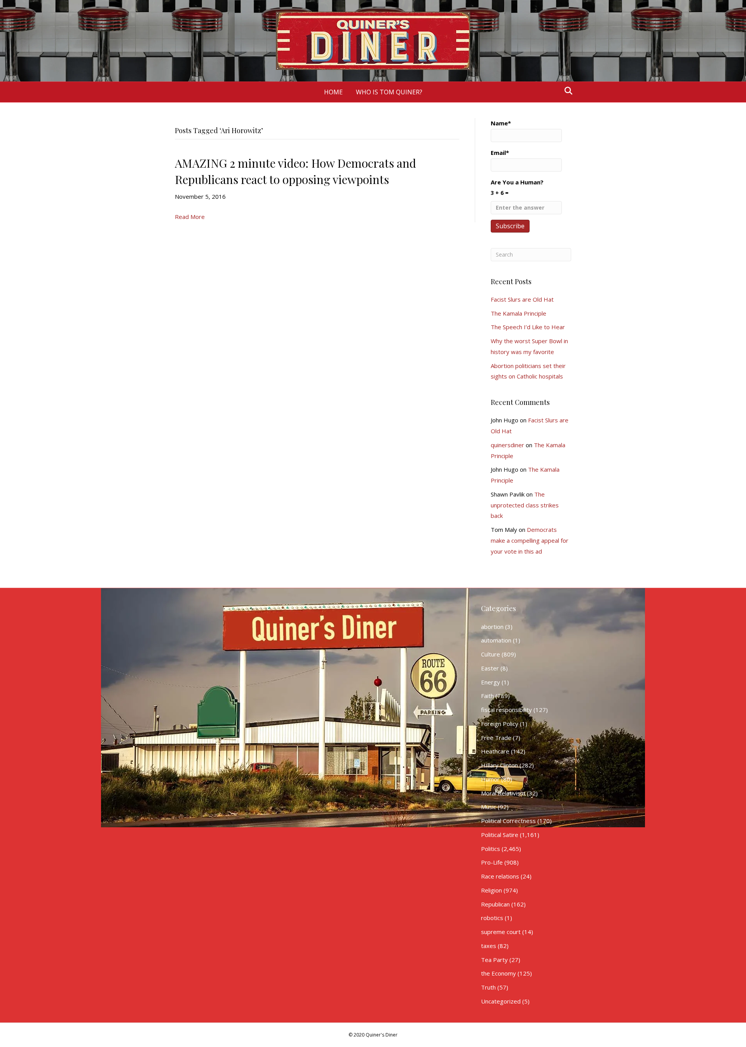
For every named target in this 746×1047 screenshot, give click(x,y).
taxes (488, 946)
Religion (491, 890)
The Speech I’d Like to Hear (528, 327)
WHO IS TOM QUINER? (389, 92)
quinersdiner (507, 445)
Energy (490, 682)
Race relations (500, 876)
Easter (490, 668)
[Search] (566, 91)
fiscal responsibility (506, 710)
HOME (333, 92)
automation (496, 640)
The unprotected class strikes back (525, 505)
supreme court (501, 932)
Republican (495, 904)
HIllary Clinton (499, 765)
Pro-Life (492, 862)
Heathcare (495, 751)
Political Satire (499, 835)
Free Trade (496, 737)
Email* (500, 152)
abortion (492, 626)
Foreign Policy (499, 724)
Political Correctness (508, 821)
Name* (501, 123)
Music (488, 807)
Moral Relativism (503, 793)
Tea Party (494, 960)
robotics (492, 918)
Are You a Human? (517, 187)
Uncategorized (501, 1001)
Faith (487, 696)
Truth (488, 987)
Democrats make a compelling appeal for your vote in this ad (529, 540)
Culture (490, 654)
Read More (190, 217)
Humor (490, 779)
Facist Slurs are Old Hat (522, 299)
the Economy (498, 973)
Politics (490, 849)
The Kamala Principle (518, 313)
